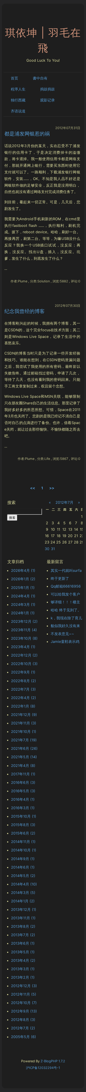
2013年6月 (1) (23, 943)
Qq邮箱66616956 (66, 586)
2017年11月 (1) (23, 774)
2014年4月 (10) (24, 884)
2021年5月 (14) (24, 757)
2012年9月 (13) (24, 1011)
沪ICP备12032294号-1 (43, 1068)
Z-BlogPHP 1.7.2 (53, 1061)
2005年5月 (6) (23, 1036)
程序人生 (18, 89)
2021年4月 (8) (23, 765)
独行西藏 (18, 100)
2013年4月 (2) (23, 960)
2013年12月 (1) (23, 909)
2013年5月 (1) (23, 952)
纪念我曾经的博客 (24, 311)
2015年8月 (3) (23, 824)
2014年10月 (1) (23, 850)
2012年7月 (64, 502)
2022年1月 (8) (23, 706)
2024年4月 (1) (23, 596)
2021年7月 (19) (24, 740)
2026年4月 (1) (23, 570)
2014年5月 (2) (23, 875)
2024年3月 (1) (23, 604)
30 (47, 548)
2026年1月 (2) (23, 579)
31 (53, 548)
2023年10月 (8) (24, 638)
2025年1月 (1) (23, 587)
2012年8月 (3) (23, 1019)
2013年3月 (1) (23, 969)
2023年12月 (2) (24, 621)
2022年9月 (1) (23, 672)
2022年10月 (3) (24, 663)
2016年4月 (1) (23, 799)
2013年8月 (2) (23, 926)
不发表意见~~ (62, 633)
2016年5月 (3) (23, 791)
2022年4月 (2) (23, 697)
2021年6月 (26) (24, 748)
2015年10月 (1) (23, 816)
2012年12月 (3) (24, 985)
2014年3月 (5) (23, 892)
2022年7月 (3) (23, 689)
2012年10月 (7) (24, 1002)
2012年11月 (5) (23, 994)
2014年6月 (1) (23, 867)
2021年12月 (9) (24, 714)
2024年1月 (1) (23, 613)
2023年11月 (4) (24, 630)
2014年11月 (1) (23, 841)
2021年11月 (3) (23, 723)
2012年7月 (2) (23, 1028)
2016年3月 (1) (23, 808)
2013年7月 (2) (23, 935)
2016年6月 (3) (23, 782)
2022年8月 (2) (23, 681)
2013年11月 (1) (23, 918)
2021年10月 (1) (23, 731)
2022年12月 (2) (24, 655)
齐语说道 (18, 111)
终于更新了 (60, 578)
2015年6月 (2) (23, 833)
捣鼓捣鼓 (47, 89)
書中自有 (40, 78)
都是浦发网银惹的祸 (27, 133)
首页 (14, 78)
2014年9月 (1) (23, 858)
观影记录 (47, 100)
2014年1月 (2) (23, 901)
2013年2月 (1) (23, 977)
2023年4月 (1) (23, 646)
